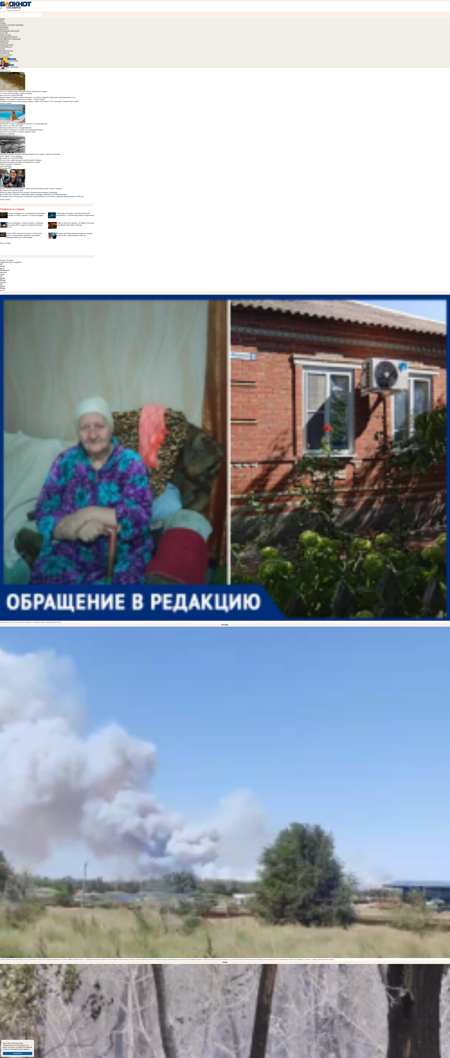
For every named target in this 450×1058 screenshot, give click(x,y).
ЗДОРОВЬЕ (4, 27)
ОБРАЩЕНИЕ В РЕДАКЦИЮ (10, 39)
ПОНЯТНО (17, 1053)
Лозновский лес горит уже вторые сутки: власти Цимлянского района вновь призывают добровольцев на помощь (35, 959)
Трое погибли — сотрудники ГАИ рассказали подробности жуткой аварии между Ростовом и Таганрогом (105, 959)
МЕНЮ (2, 19)
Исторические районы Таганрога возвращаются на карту (20, 162)
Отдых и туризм (5, 103)
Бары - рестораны (12, 67)
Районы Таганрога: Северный (10, 164)
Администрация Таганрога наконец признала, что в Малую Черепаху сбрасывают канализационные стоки (37, 97)
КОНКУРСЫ (4, 29)
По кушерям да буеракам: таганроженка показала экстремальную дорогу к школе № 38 (164, 959)
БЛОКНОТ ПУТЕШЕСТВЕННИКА (12, 25)
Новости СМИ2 (5, 243)
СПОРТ (2, 49)
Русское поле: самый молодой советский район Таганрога (20, 160)
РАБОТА (13, 59)
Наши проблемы (5, 166)
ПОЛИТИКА (4, 43)
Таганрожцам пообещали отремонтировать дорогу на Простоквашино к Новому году (272, 959)
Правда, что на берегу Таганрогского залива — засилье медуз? (22, 99)
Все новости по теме (7, 95)
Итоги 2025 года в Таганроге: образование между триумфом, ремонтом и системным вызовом (33, 194)
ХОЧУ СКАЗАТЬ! (6, 55)
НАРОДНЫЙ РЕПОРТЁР (9, 37)
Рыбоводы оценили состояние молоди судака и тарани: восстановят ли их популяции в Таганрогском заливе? (39, 101)
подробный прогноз (7, 262)
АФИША (3, 23)
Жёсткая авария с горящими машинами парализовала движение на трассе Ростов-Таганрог (218, 959)
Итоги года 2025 (5, 168)
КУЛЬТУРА (4, 33)
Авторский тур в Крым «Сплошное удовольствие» (18, 132)
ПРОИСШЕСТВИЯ (6, 45)
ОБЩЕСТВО (4, 41)
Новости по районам (7, 134)
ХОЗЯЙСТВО (4, 53)
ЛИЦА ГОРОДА (5, 35)
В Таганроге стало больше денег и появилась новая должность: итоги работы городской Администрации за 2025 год (41, 196)
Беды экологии (5, 71)
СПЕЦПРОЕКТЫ (6, 47)
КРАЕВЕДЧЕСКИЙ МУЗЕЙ (9, 31)
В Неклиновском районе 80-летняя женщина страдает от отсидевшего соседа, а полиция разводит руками (30, 622)
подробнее (18, 262)
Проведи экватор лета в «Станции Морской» (16, 128)
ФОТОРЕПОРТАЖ (6, 51)
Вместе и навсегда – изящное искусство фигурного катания (317, 959)
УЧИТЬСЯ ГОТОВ (12, 61)
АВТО (2, 21)
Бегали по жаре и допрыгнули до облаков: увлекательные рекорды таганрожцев (28, 192)
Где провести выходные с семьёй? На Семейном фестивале (21, 130)
